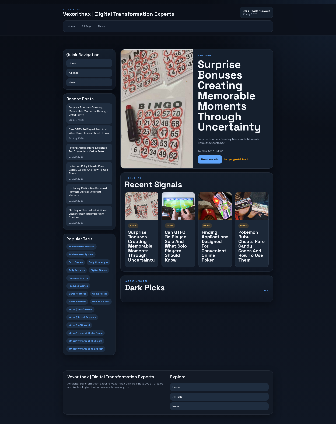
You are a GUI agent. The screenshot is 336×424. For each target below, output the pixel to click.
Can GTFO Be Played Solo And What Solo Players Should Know (176, 246)
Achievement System (80, 254)
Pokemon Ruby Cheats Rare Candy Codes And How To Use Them (251, 246)
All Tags (87, 26)
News (101, 26)
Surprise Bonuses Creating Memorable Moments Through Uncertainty (141, 246)
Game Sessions (77, 301)
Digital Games (99, 270)
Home (71, 26)
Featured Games (78, 285)
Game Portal (99, 293)
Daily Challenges (98, 262)
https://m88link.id (79, 325)
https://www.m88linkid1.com (85, 340)
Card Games (75, 262)
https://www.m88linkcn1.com (85, 333)
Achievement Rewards (81, 246)
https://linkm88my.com (82, 317)
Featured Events (78, 278)
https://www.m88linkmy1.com (85, 348)
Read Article (209, 159)
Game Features (77, 293)
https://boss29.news (80, 309)
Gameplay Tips (101, 301)
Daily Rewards (76, 270)
